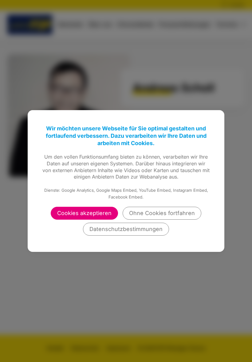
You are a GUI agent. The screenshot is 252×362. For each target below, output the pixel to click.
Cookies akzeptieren (84, 213)
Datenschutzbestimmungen (126, 229)
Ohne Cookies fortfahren (162, 213)
